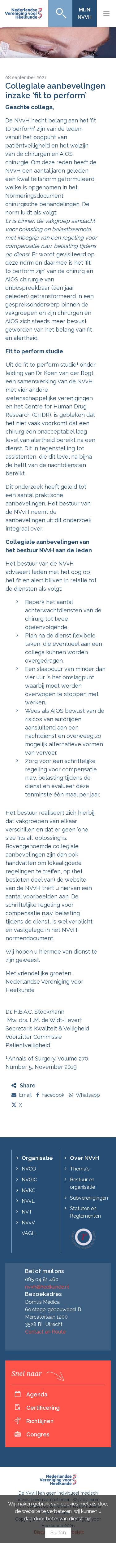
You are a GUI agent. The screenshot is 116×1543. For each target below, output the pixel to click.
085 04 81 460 (41, 1279)
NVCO (29, 1169)
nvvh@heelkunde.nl (47, 1287)
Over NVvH (84, 1158)
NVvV (28, 1223)
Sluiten (58, 1533)
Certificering (43, 1407)
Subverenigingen (89, 1198)
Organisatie (37, 1158)
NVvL (28, 1201)
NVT (27, 1212)
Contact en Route (45, 1332)
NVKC (28, 1190)
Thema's (80, 1169)
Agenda (37, 1394)
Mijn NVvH (85, 13)
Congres (37, 1434)
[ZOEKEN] (60, 13)
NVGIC (29, 1180)
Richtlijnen (40, 1421)
